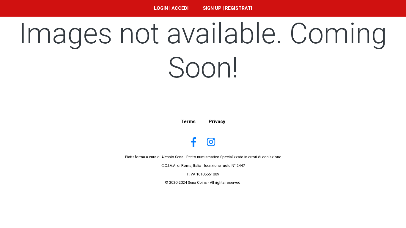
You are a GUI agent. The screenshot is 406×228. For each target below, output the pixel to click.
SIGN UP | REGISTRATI (227, 8)
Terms (188, 121)
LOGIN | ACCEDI (171, 8)
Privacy (217, 121)
